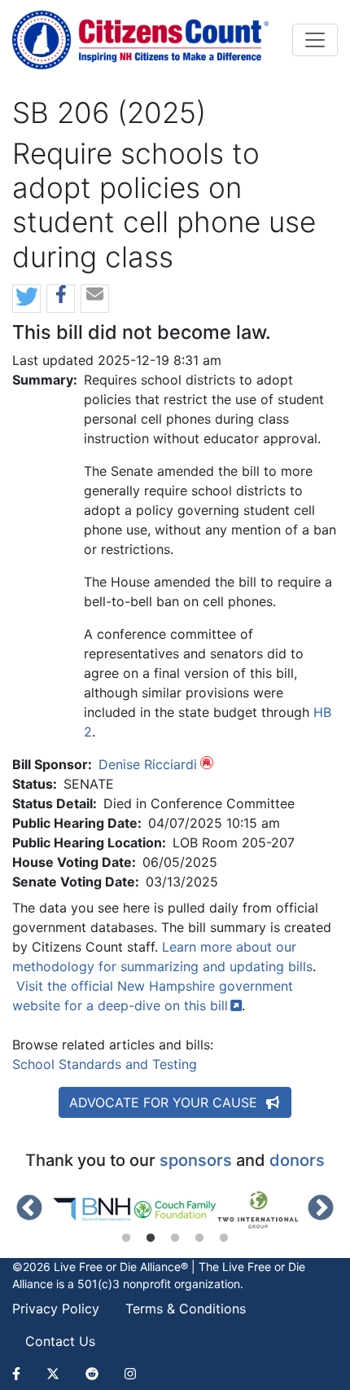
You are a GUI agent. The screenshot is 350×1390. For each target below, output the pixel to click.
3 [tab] (175, 1238)
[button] (26, 299)
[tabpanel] (92, 1210)
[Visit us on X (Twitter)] (52, 1373)
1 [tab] (126, 1238)
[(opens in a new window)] (92, 1210)
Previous (29, 1209)
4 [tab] (199, 1238)
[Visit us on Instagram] (130, 1373)
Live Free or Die (263, 1266)
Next (321, 1209)
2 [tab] (150, 1238)
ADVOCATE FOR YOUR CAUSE (165, 1102)
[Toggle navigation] (315, 40)
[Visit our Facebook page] (22, 1373)
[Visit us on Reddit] (92, 1373)
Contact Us (60, 1341)
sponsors (196, 1160)
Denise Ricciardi (147, 764)
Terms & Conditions (185, 1308)
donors (297, 1160)
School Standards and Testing (104, 1064)
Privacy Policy (55, 1308)
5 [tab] (224, 1238)
